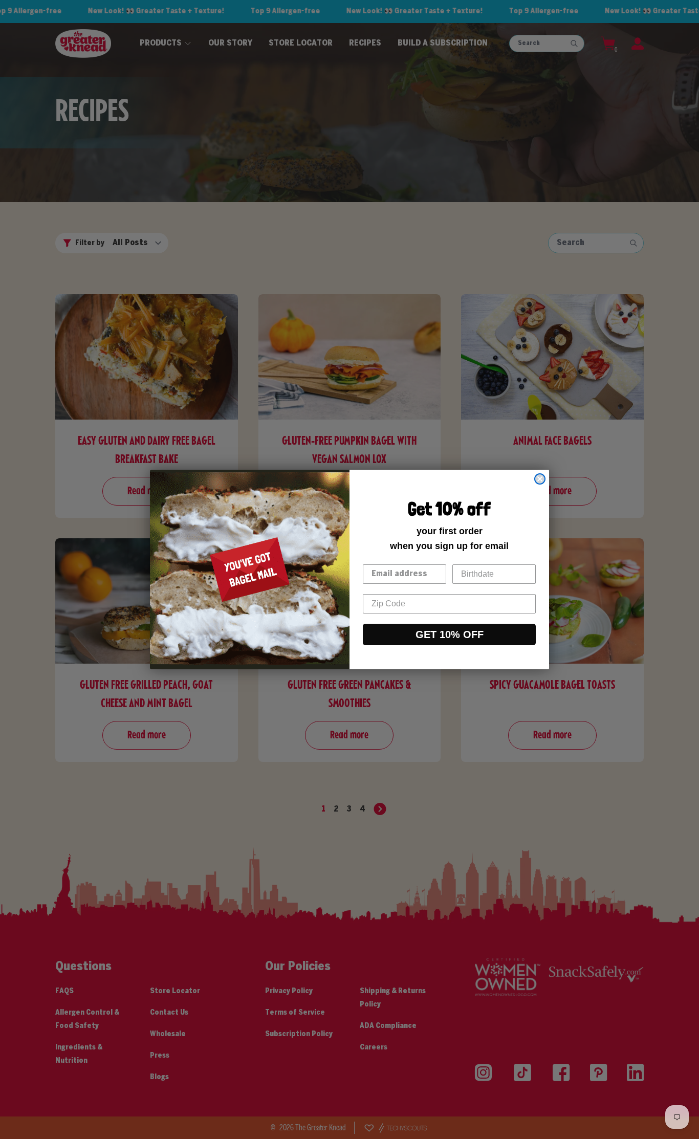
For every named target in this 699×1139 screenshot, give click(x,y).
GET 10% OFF (450, 634)
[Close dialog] (540, 479)
